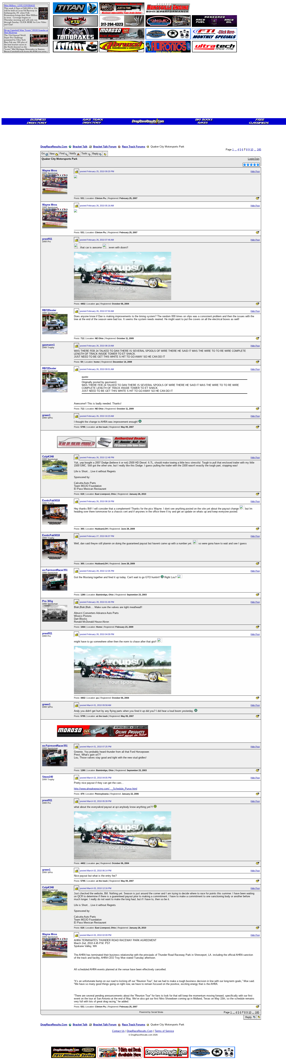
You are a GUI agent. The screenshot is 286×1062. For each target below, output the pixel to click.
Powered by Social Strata (151, 1012)
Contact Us (118, 1031)
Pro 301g (47, 601)
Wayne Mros (49, 170)
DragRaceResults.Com (53, 146)
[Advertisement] (16, 141)
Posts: (79, 198)
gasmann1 (48, 344)
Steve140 (47, 776)
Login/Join (253, 158)
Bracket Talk (80, 146)
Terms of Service (164, 1031)
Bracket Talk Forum (105, 146)
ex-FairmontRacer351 (55, 570)
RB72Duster (49, 310)
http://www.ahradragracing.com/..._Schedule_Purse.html (105, 788)
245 (259, 149)
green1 (46, 415)
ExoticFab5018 (51, 500)
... (235, 149)
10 (251, 149)
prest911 (47, 238)
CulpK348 (48, 456)
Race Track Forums (133, 146)
